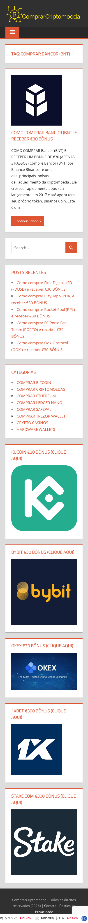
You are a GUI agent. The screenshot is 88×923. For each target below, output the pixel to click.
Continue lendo (26, 221)
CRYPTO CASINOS (32, 422)
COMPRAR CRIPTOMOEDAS (41, 389)
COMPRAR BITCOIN (34, 382)
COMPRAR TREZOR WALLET (41, 416)
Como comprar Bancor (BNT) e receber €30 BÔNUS (44, 135)
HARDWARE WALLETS (36, 429)
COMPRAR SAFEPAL (34, 409)
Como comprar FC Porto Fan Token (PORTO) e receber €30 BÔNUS (39, 329)
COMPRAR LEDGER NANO (39, 402)
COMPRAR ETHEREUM (36, 395)
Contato (50, 905)
